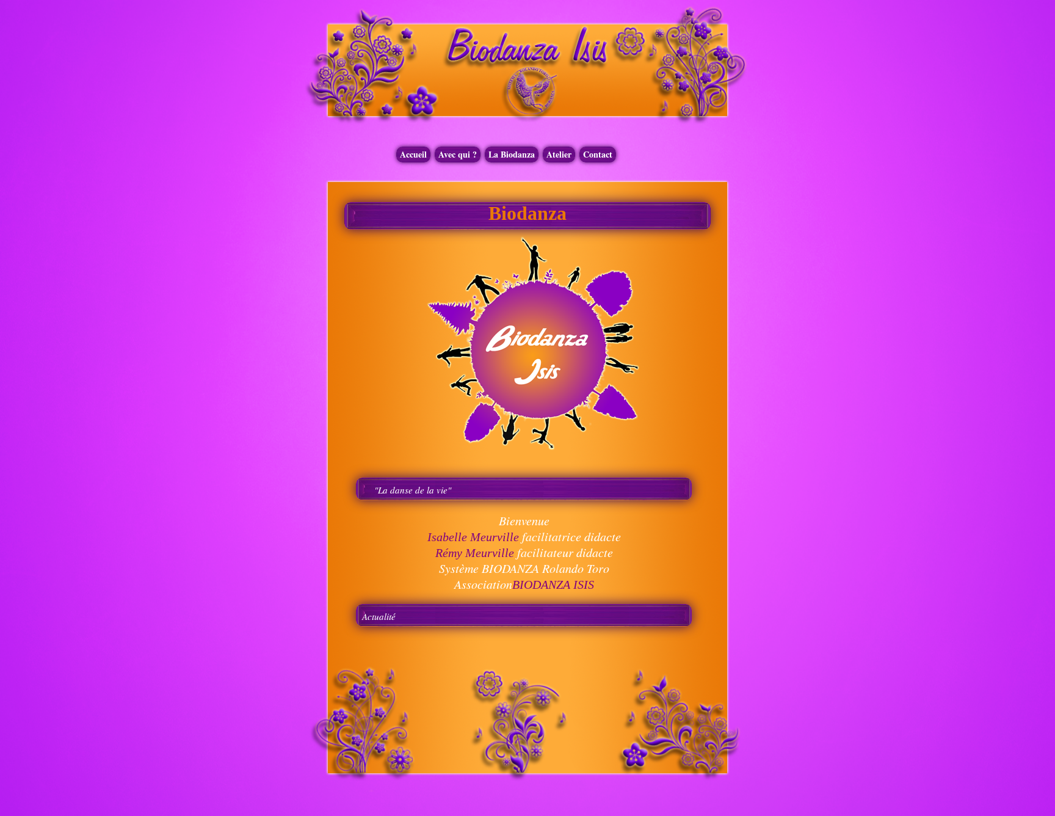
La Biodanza (511, 154)
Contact (597, 154)
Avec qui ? (457, 154)
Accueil (413, 154)
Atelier (558, 154)
